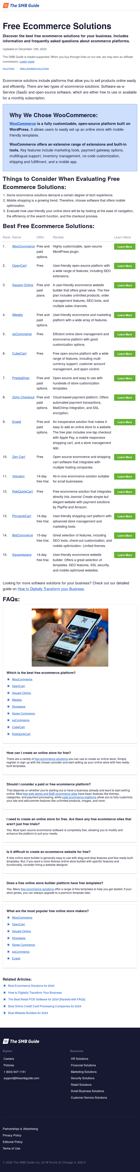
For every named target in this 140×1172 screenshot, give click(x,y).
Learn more (27, 61)
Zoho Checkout (23, 397)
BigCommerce (22, 535)
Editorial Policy (13, 1141)
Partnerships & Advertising (20, 1128)
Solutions (8, 68)
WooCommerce (22, 123)
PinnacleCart (21, 515)
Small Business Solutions (34, 68)
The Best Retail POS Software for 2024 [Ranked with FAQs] (46, 999)
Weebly (17, 314)
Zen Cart (18, 456)
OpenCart (19, 265)
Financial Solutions (83, 1065)
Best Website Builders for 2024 (28, 1013)
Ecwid (16, 421)
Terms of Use (11, 1148)
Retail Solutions (81, 1084)
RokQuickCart (22, 491)
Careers (9, 1059)
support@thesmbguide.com (21, 1078)
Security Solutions (82, 1078)
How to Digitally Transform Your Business (35, 992)
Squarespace (22, 554)
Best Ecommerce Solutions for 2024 (31, 986)
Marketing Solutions (84, 1072)
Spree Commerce (23, 713)
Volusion (18, 476)
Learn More (125, 246)
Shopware (18, 706)
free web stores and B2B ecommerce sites (50, 794)
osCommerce (22, 333)
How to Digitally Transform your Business (51, 588)
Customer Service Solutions (89, 1097)
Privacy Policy (12, 1135)
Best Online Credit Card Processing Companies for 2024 (44, 1006)
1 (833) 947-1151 (15, 1072)
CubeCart (19, 353)
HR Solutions (79, 1059)
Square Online (22, 284)
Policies (9, 1065)
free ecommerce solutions (51, 759)
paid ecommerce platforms (79, 797)
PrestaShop (20, 377)
